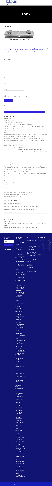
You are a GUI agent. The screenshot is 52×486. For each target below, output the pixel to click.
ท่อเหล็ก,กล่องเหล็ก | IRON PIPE (10, 175)
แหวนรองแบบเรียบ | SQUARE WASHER (12, 162)
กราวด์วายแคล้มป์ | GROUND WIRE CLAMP (12, 196)
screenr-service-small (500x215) (28, 51)
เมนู (46, 2)
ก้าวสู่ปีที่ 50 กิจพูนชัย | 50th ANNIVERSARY (12, 203)
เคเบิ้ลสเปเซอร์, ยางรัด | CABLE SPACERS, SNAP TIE (14, 188)
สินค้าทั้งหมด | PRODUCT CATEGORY (11, 118)
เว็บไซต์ (5, 89)
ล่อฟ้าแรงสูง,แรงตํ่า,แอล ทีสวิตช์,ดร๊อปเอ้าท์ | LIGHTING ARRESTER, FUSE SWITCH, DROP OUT (22, 186)
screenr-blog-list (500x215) (14, 51)
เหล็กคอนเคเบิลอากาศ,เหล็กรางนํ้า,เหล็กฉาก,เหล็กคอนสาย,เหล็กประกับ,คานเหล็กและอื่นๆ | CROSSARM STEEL (25, 151)
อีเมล (5, 83)
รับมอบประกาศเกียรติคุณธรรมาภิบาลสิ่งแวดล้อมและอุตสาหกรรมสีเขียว (18, 215)
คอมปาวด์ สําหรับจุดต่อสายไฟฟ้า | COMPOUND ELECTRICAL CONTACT (18, 192)
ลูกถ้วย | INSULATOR (8, 180)
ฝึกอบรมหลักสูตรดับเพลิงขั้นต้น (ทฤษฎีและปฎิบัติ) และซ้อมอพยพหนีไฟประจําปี (19, 209)
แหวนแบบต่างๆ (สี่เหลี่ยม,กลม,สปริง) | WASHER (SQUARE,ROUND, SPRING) (19, 164)
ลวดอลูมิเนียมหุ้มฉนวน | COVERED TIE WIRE (13, 184)
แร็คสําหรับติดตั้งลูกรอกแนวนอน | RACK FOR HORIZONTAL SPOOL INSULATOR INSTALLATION (23, 149)
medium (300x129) (24, 48)
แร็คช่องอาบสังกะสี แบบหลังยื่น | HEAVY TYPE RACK (14, 147)
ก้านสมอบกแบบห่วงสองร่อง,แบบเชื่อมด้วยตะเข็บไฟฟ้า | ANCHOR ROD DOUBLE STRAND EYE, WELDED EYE (25, 134)
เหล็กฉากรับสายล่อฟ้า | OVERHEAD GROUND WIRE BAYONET (16, 156)
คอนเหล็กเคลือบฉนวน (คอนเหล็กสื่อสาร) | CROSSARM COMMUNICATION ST (19, 153)
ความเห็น (6, 61)
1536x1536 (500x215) (8, 49)
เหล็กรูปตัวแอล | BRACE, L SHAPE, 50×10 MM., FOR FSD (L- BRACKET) (18, 169)
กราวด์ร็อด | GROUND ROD (9, 158)
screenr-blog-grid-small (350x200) (31, 49)
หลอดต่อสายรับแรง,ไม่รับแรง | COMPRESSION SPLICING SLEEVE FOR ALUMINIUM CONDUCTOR (23, 138)
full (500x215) (7, 48)
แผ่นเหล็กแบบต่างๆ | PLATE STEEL (11, 177)
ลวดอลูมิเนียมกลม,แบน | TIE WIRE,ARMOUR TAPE (14, 182)
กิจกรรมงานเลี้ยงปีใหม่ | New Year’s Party (12, 212)
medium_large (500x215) (34, 48)
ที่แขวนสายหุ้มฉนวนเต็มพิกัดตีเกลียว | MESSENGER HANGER (16, 171)
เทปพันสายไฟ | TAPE (8, 190)
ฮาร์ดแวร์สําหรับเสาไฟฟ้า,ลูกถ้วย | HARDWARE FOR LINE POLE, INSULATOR (19, 128)
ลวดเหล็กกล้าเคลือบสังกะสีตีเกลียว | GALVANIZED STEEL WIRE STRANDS (18, 124)
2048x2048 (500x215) (18, 49)
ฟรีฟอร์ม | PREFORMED (9, 120)
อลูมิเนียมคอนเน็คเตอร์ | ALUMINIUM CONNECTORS (14, 122)
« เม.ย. (39, 258)
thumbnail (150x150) (15, 48)
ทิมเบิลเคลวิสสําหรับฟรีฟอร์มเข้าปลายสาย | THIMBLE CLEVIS (16, 194)
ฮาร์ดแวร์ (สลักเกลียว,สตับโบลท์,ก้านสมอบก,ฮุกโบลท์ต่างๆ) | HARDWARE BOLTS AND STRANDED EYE (24, 126)
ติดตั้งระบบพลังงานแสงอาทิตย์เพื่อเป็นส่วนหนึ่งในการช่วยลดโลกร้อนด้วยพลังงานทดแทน (21, 206)
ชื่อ (5, 78)
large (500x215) (44, 48)
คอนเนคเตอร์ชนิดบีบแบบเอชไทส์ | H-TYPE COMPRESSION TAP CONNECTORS (20, 136)
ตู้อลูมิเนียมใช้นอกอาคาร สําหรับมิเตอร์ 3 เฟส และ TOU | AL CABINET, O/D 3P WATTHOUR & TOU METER (25, 173)
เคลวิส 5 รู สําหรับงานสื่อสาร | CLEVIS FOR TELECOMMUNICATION (17, 160)
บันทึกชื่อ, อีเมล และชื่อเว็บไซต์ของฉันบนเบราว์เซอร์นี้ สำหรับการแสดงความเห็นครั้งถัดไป (23, 96)
